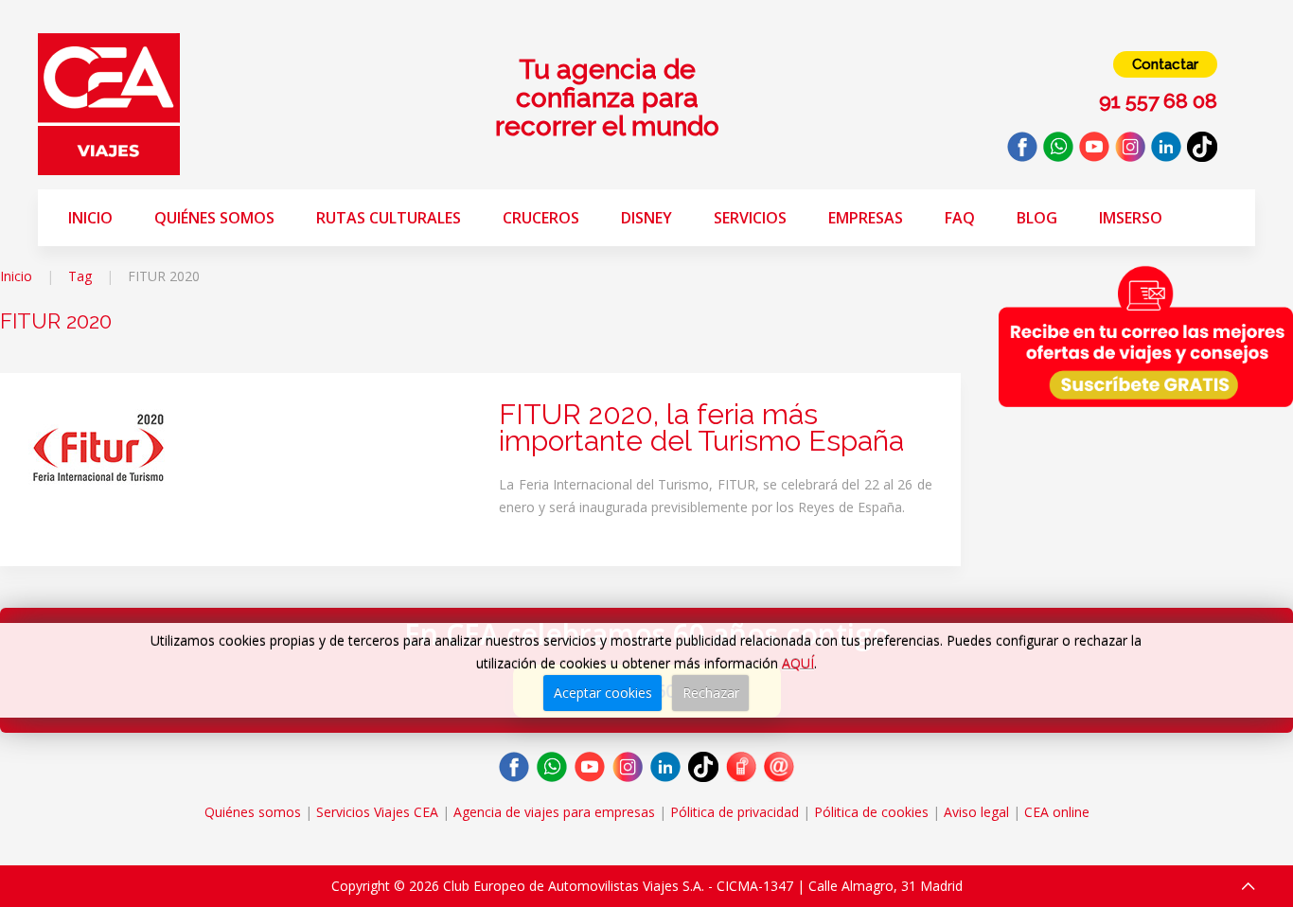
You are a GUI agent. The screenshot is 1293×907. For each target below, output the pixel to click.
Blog (1037, 217)
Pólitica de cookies (871, 812)
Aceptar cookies (603, 693)
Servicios (750, 217)
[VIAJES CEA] (109, 103)
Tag (80, 276)
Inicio (90, 217)
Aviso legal (976, 812)
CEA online (1056, 812)
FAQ (960, 217)
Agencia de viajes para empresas (554, 812)
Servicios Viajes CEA (377, 812)
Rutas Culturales (388, 217)
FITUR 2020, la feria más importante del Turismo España (701, 427)
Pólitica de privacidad (734, 812)
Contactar (1165, 64)
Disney (646, 217)
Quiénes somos (214, 217)
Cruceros (541, 217)
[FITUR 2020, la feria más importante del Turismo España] (99, 447)
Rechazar (710, 693)
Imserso (1130, 217)
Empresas (865, 217)
